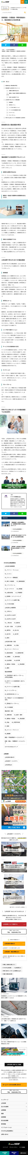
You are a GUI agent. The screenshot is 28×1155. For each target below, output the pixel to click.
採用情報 (3, 1117)
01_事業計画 (8, 645)
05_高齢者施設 (21, 581)
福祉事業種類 (8, 671)
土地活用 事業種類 (10, 566)
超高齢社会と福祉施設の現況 (10, 85)
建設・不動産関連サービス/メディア (14, 737)
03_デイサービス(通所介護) (12, 686)
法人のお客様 (4, 1106)
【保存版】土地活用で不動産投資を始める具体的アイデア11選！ (18, 548)
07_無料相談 (16, 656)
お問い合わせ (4, 1134)
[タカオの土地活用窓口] (14, 1048)
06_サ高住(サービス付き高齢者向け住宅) (14, 698)
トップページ (4, 1099)
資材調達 (3, 1124)
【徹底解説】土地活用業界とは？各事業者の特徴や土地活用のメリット (18, 524)
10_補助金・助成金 (10, 664)
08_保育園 (19, 589)
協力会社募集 (4, 1120)
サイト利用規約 (22, 1147)
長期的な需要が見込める (13, 90)
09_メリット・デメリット (12, 730)
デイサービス (10, 112)
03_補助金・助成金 (10, 718)
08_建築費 (7, 733)
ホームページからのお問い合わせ (12, 1084)
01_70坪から (8, 611)
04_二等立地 (8, 622)
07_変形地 (18, 626)
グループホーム (11, 115)
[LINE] (22, 44)
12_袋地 (7, 637)
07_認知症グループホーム (12, 703)
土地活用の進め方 (9, 757)
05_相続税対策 (19, 653)
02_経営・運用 (18, 714)
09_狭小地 (16, 630)
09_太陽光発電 (9, 592)
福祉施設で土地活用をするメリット (12, 88)
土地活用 (6, 754)
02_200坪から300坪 (10, 615)
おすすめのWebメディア (11, 746)
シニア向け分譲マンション (13, 107)
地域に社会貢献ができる (13, 97)
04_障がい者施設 (9, 581)
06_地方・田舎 (9, 626)
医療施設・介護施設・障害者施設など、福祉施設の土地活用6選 (13, 51)
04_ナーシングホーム (10, 690)
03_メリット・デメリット (12, 649)
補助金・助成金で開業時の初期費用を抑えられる (16, 94)
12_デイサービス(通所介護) (12, 600)
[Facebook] (14, 44)
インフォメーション (6, 1127)
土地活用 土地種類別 (10, 607)
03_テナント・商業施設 (11, 577)
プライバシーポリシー (13, 1147)
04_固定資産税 (9, 653)
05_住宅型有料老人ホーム (12, 694)
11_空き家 (15, 634)
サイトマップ (5, 1147)
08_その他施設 (9, 707)
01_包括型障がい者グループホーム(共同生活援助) (14, 676)
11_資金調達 (21, 664)
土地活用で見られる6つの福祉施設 (11, 99)
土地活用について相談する (10, 924)
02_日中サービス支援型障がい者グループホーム (15, 682)
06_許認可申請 (16, 722)
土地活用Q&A (8, 765)
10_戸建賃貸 (18, 592)
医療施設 (10, 102)
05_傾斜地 (17, 622)
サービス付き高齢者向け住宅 (14, 110)
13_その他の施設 (9, 604)
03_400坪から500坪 (10, 619)
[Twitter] (5, 44)
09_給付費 (17, 660)
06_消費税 (7, 656)
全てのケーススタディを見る (17, 907)
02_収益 (16, 645)
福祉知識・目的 (9, 711)
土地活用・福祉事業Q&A (11, 951)
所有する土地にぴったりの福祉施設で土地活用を (14, 117)
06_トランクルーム (10, 585)
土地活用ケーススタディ (11, 761)
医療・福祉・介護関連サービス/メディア (15, 742)
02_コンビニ (8, 573)
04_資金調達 (21, 718)
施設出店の (14, 1153)
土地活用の (4, 1153)
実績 (2, 1113)
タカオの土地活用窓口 (10, 49)
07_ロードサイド (9, 589)
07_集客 (7, 726)
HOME (3, 49)
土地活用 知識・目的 (10, 641)
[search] (24, 12)
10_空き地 (7, 634)
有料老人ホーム (11, 104)
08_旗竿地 (7, 630)
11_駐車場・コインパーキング (13, 596)
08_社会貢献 (8, 660)
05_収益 (7, 722)
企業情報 (3, 1110)
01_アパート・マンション (12, 570)
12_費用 (7, 668)
